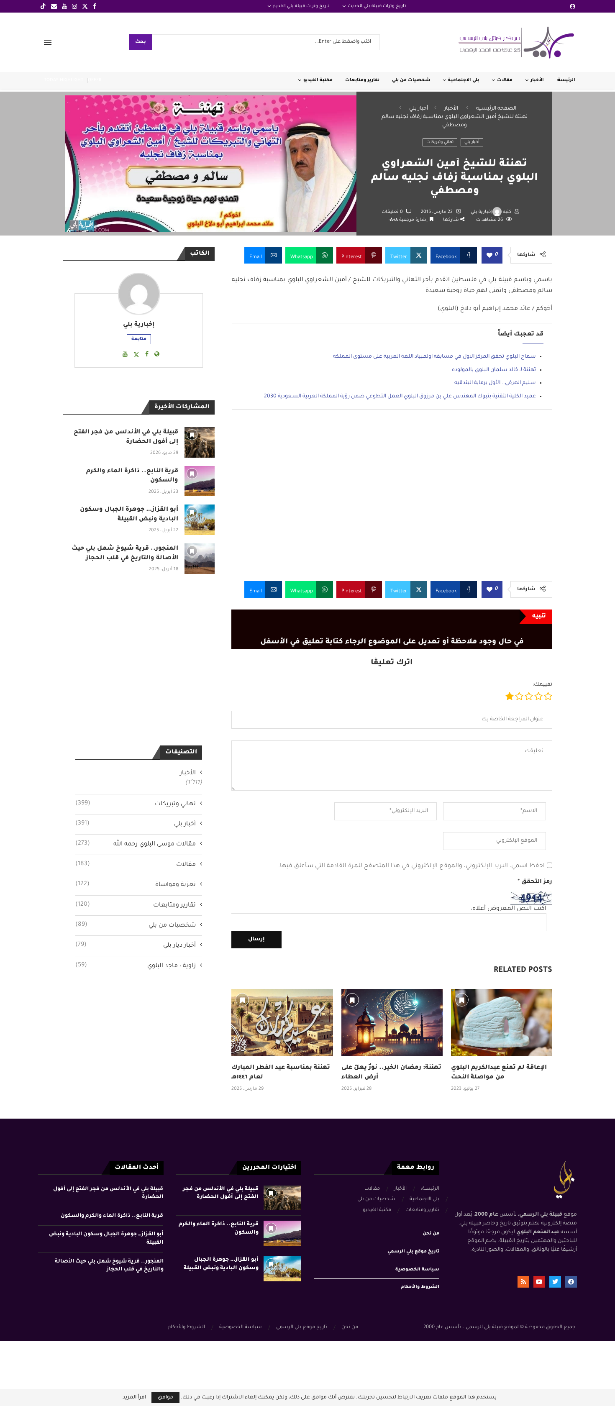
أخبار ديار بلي (135, 945)
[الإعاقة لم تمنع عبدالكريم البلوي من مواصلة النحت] (501, 1022)
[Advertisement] (391, 501)
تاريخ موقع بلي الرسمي (413, 1251)
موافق (165, 1398)
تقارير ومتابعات (362, 80)
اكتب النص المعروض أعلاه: (508, 909)
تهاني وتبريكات (440, 142)
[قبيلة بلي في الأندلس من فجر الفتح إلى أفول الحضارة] (199, 442)
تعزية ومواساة (135, 885)
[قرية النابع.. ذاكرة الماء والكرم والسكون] (199, 481)
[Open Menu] (47, 42)
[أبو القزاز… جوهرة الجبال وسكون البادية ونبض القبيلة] (199, 520)
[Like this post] (489, 256)
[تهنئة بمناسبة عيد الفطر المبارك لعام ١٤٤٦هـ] (282, 1022)
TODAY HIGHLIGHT (63, 80)
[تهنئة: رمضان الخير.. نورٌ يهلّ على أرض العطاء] (392, 1022)
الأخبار (537, 80)
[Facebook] (94, 6)
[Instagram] (74, 6)
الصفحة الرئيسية (496, 109)
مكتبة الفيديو (318, 80)
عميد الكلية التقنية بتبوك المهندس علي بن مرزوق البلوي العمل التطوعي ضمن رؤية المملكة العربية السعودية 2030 (400, 397)
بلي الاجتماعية (463, 80)
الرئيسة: (565, 80)
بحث (140, 42)
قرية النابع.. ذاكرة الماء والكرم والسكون (112, 1216)
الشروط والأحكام (420, 1287)
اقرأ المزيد (134, 1398)
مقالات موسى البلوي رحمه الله (135, 844)
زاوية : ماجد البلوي (135, 966)
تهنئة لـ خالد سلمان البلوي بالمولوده (494, 370)
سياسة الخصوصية (417, 1269)
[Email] (54, 6)
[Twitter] (85, 6)
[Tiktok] (43, 6)
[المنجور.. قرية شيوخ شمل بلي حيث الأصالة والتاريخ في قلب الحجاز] (199, 558)
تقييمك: (542, 685)
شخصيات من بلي (411, 80)
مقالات (504, 80)
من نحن (431, 1233)
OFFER (94, 80)
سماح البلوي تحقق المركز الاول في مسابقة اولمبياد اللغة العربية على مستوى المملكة (434, 357)
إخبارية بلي (481, 212)
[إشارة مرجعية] (242, 999)
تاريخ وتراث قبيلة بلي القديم (301, 6)
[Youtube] (64, 6)
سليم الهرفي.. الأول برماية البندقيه (495, 383)
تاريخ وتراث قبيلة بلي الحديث (377, 6)
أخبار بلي (418, 109)
